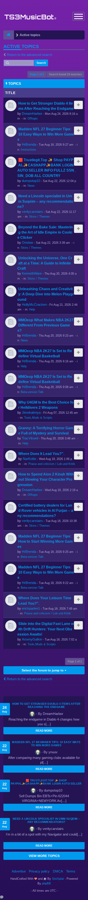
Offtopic (33, 118)
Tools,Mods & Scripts (38, 417)
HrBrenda (29, 144)
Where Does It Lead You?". (41, 454)
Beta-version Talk (32, 392)
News (31, 185)
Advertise (19, 871)
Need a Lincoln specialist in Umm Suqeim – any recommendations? (45, 201)
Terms (70, 871)
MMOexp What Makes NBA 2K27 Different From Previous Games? (45, 325)
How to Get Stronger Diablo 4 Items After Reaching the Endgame (46, 705)
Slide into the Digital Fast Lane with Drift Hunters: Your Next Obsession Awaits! (45, 629)
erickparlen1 (31, 608)
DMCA (58, 871)
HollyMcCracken (34, 304)
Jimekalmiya (31, 412)
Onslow (27, 242)
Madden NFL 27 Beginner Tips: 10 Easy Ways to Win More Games (45, 134)
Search (41, 62)
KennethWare (32, 273)
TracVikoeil (30, 438)
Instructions (28, 149)
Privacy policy (39, 871)
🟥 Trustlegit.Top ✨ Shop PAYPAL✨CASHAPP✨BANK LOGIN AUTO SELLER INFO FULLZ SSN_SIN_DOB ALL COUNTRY (46, 783)
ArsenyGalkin (32, 639)
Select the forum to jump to (43, 670)
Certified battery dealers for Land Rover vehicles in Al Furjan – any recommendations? (45, 510)
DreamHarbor (32, 113)
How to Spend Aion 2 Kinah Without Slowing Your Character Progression (45, 479)
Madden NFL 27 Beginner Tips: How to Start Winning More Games (45, 541)
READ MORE (44, 730)
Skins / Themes (39, 216)
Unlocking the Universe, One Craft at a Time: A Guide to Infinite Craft (44, 263)
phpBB (46, 883)
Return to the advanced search (29, 55)
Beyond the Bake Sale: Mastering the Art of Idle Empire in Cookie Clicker (45, 232)
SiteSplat (57, 878)
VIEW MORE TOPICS (44, 856)
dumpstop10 (31, 181)
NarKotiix (29, 459)
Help (32, 309)
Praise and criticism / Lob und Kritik (51, 464)
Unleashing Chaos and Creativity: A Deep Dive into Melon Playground (45, 294)
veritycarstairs (32, 212)
